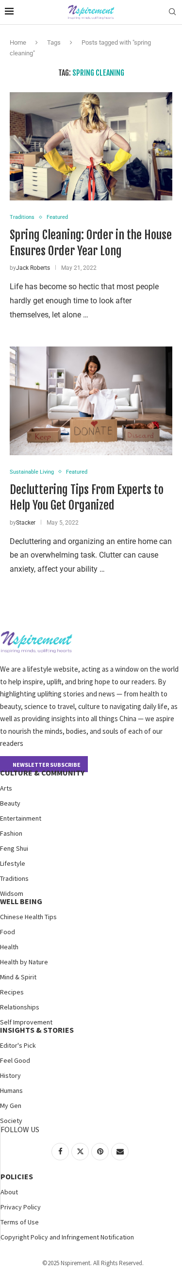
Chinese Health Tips (28, 916)
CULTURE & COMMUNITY (42, 772)
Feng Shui (14, 848)
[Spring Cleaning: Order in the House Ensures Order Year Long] (91, 146)
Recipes (12, 992)
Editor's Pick (18, 1045)
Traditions (14, 878)
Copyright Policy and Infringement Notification (67, 1237)
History (10, 1075)
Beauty (10, 803)
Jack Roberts (33, 267)
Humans (11, 1090)
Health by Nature (24, 961)
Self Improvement (26, 1022)
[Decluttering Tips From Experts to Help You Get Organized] (91, 401)
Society (11, 1120)
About (9, 1191)
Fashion (11, 833)
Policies (16, 1176)
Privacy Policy (20, 1207)
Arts (6, 788)
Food (7, 931)
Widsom (11, 893)
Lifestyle (12, 863)
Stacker (25, 522)
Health (9, 946)
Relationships (19, 1007)
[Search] (172, 12)
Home (18, 42)
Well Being (21, 901)
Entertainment (20, 818)
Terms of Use (19, 1222)
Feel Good (15, 1060)
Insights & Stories (37, 1030)
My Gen (10, 1105)
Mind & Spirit (18, 977)
